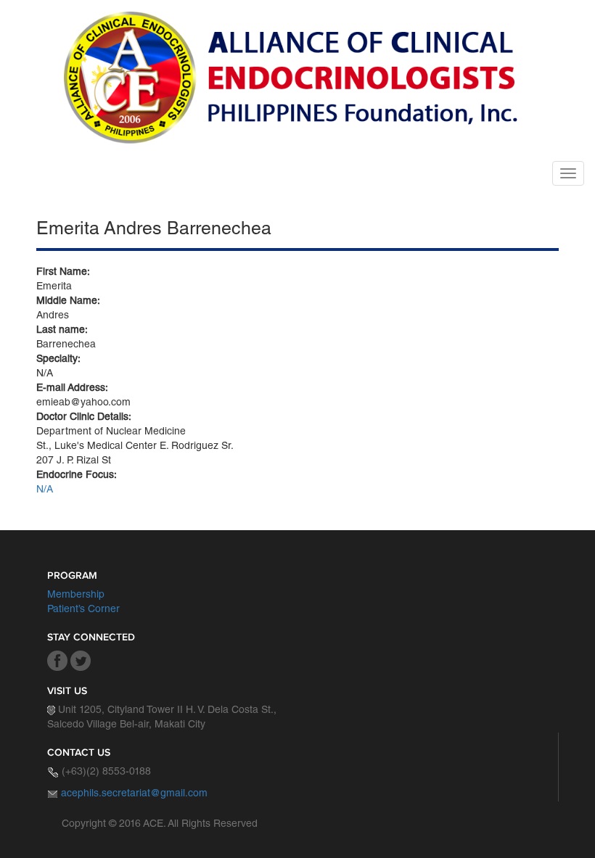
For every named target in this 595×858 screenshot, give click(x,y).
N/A (44, 490)
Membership (75, 595)
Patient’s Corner (83, 610)
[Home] (296, 77)
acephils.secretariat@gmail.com (134, 794)
